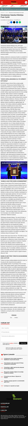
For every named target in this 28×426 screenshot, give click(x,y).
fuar (11, 317)
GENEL (6, 12)
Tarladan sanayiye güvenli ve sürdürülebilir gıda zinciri (14, 381)
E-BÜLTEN (4, 410)
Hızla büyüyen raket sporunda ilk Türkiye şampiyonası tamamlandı (13, 363)
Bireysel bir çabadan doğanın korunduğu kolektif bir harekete (13, 372)
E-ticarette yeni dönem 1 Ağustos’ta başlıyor (12, 377)
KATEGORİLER (5, 403)
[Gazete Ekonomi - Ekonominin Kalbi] (14, 2)
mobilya (16, 317)
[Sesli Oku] (8, 22)
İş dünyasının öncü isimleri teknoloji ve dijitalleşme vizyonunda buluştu (13, 359)
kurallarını (11, 343)
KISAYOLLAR (4, 407)
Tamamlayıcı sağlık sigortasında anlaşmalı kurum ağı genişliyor (14, 368)
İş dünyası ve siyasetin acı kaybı (11, 385)
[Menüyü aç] (2, 2)
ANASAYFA (2, 12)
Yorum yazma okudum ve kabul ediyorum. (11, 344)
